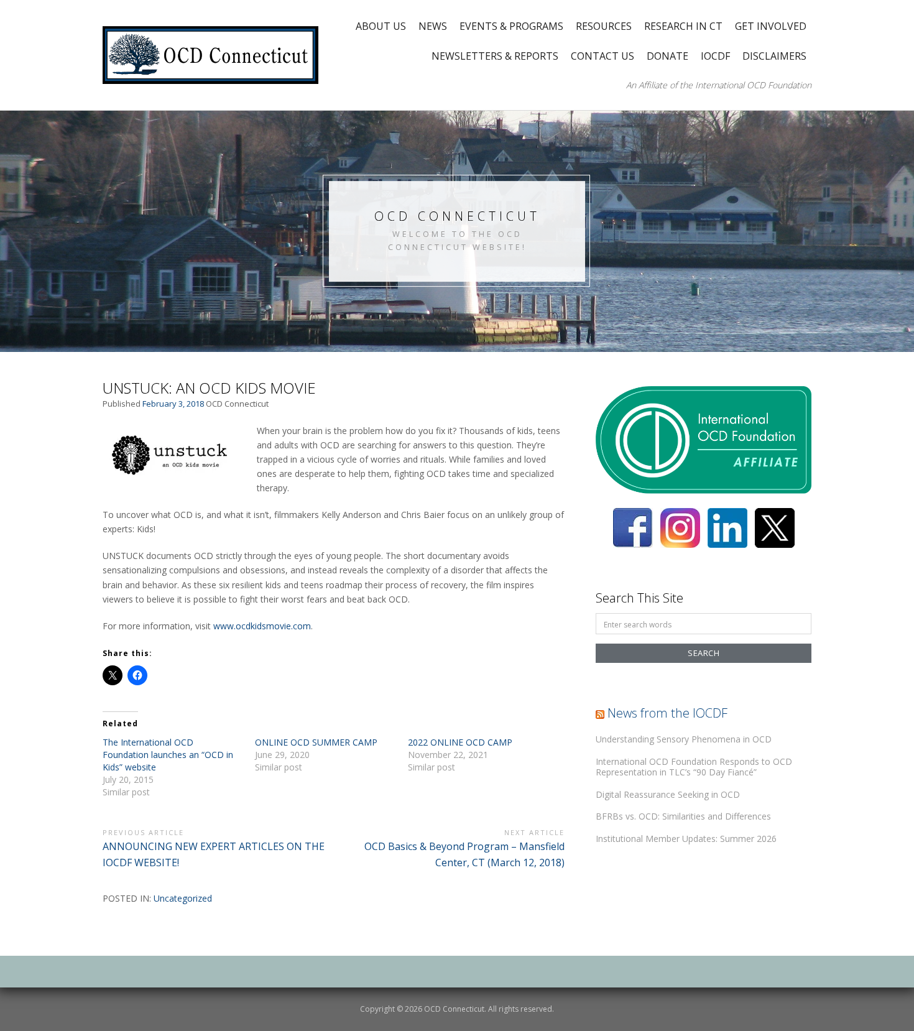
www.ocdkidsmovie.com (262, 626)
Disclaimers (774, 56)
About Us (381, 26)
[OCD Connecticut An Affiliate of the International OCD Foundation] (210, 54)
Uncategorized (183, 898)
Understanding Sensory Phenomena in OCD (684, 739)
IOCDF (715, 56)
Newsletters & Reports (495, 56)
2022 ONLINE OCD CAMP (460, 742)
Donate (667, 56)
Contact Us (602, 56)
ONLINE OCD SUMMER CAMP (316, 742)
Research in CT (683, 26)
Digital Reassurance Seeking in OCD (668, 794)
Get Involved (770, 26)
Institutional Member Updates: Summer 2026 (686, 838)
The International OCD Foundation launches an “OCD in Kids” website (168, 754)
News (432, 26)
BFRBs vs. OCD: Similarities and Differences (683, 816)
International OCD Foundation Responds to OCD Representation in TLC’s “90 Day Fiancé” (694, 767)
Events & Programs (511, 26)
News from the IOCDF (667, 713)
